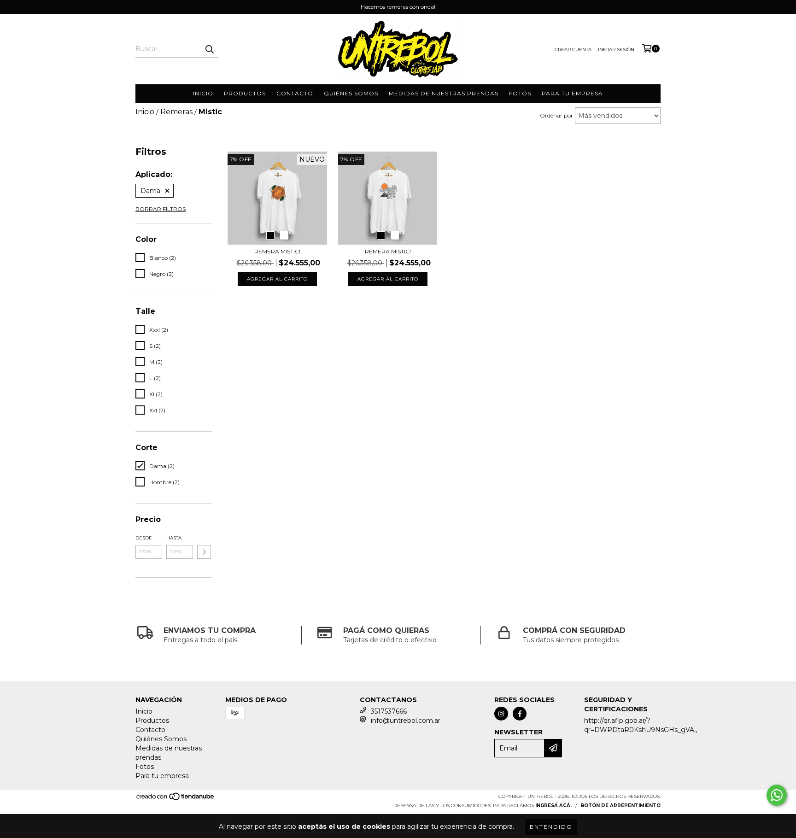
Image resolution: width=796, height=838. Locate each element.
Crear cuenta (573, 50)
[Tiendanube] (175, 800)
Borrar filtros (160, 208)
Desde (143, 538)
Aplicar (204, 552)
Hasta (173, 538)
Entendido (551, 826)
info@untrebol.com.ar (405, 720)
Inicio (203, 93)
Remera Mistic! (277, 251)
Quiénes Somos (351, 93)
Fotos (520, 93)
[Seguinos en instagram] (501, 714)
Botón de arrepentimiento (620, 806)
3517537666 (389, 711)
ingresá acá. (553, 806)
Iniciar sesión (616, 50)
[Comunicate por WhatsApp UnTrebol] (777, 795)
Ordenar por (556, 115)
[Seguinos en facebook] (520, 714)
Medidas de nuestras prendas (443, 93)
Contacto (294, 93)
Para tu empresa (572, 93)
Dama (150, 191)
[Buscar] (209, 49)
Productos (245, 93)
